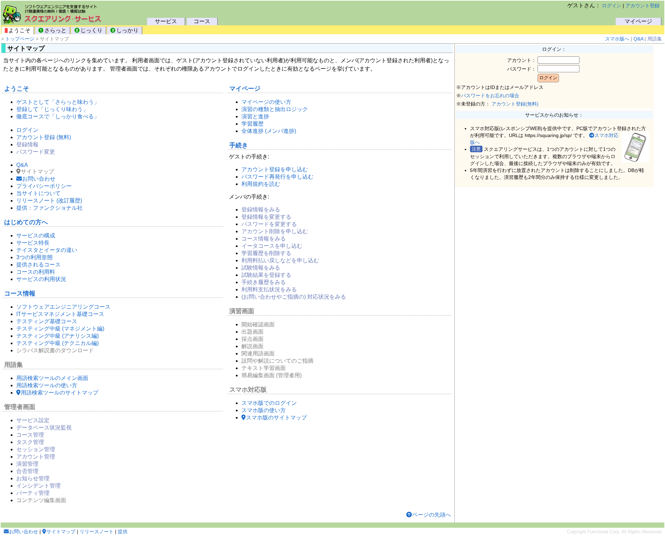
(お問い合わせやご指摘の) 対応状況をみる (293, 297)
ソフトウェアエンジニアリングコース (63, 307)
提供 (122, 531)
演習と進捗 (255, 116)
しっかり (127, 30)
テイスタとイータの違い (46, 250)
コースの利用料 (35, 272)
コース (202, 21)
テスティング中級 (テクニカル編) (57, 343)
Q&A (638, 39)
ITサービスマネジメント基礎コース (60, 314)
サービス (166, 21)
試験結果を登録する (266, 275)
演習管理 (27, 464)
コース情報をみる (263, 239)
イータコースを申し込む (271, 246)
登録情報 (27, 144)
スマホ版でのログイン (269, 403)
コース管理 (30, 435)
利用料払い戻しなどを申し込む (280, 260)
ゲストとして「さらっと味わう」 (57, 102)
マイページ (638, 21)
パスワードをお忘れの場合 (490, 95)
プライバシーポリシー (44, 186)
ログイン (611, 5)
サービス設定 (33, 420)
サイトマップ (61, 531)
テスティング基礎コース (46, 321)
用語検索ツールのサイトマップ (59, 393)
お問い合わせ (38, 179)
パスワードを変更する (269, 224)
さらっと (55, 30)
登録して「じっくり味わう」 (52, 109)
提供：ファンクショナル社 (49, 208)
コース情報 (19, 293)
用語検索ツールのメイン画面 (52, 378)
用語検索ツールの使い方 (46, 385)
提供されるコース (38, 264)
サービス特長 (33, 243)
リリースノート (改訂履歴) (49, 200)
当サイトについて (38, 193)
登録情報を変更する (266, 217)
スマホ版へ (617, 39)
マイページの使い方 (266, 102)
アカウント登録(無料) (515, 104)
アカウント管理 (35, 457)
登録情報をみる (260, 209)
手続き (238, 145)
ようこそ (19, 30)
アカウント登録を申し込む (274, 169)
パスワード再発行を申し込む (277, 177)
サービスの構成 (35, 235)
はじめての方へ (26, 222)
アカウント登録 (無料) (43, 137)
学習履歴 (252, 124)
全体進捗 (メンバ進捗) (268, 131)
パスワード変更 (35, 152)
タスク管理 (30, 442)
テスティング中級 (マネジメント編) (60, 328)
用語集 (654, 39)
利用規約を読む (260, 184)
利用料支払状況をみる (269, 289)
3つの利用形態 (34, 257)
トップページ (19, 39)
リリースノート (97, 531)
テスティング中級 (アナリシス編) (57, 336)
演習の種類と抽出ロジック (274, 109)
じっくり (91, 30)
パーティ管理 (33, 493)
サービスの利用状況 (41, 279)
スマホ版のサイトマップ (276, 417)
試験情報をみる (260, 268)
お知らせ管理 (33, 478)
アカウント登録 (642, 5)
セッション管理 (35, 449)
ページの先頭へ (431, 515)
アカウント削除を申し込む (274, 231)
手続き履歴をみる (263, 282)
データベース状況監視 (44, 427)
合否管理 (27, 471)
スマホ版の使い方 (263, 410)
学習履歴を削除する (266, 253)
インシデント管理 (38, 486)
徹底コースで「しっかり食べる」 (57, 116)
